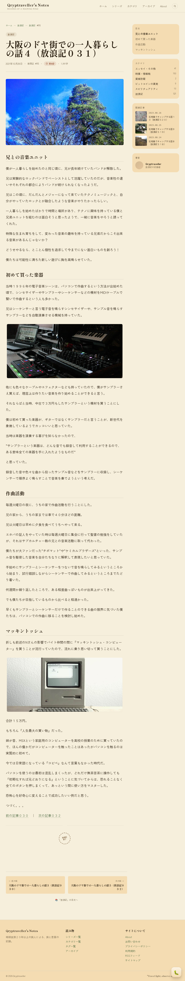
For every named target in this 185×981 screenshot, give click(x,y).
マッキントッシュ (145, 49)
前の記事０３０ (17, 815)
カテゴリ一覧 (73, 941)
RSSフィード (132, 955)
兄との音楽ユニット (146, 34)
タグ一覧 (71, 946)
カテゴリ (132, 6)
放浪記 (20, 25)
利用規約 (130, 951)
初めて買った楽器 (145, 39)
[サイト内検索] (175, 6)
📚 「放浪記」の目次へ (66, 899)
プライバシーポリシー (137, 946)
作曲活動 (140, 44)
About (163, 6)
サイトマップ (132, 960)
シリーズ (117, 6)
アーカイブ (148, 6)
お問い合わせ (132, 941)
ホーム (103, 6)
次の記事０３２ (49, 815)
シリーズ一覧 (73, 937)
